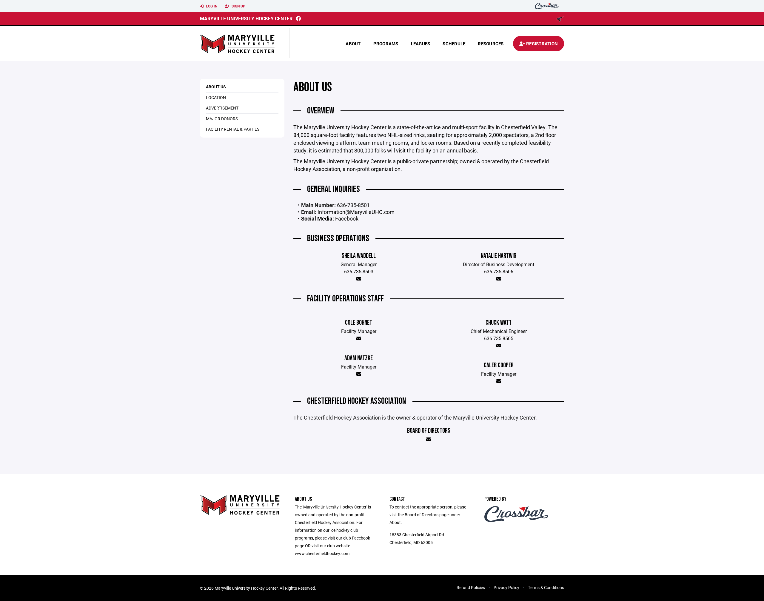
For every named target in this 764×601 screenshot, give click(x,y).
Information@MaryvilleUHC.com (356, 211)
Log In (211, 6)
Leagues (420, 44)
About (353, 44)
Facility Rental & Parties (232, 129)
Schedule (454, 44)
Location (216, 97)
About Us (216, 87)
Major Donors (222, 118)
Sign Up (238, 6)
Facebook (346, 218)
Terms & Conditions (546, 587)
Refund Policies (471, 587)
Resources (490, 44)
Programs (385, 44)
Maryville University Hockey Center (246, 18)
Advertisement (222, 108)
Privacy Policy (506, 587)
